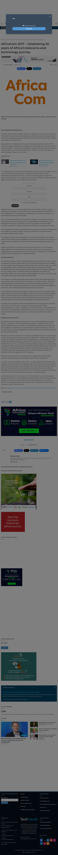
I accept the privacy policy (29, 25)
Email (13, 18)
